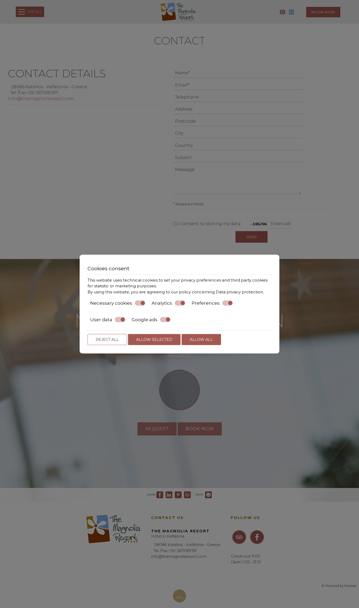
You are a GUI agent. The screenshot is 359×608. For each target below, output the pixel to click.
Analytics (162, 303)
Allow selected (154, 339)
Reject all (107, 339)
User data (101, 319)
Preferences (206, 303)
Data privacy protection (239, 291)
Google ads (144, 319)
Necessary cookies (111, 303)
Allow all (201, 339)
